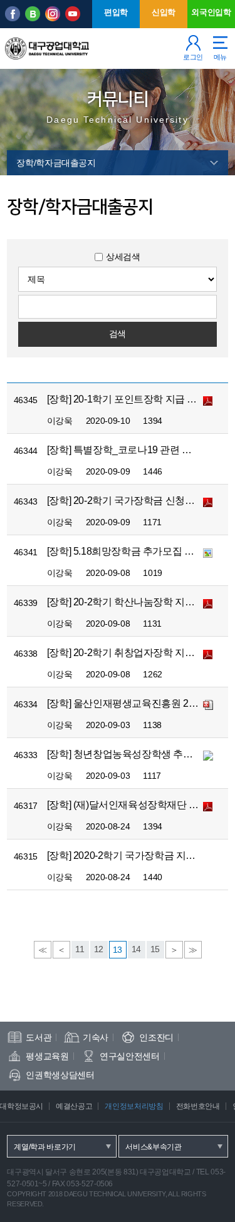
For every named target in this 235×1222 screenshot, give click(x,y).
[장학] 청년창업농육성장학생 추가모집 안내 (124, 754)
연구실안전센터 (130, 1056)
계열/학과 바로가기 (45, 1146)
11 (79, 949)
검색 (117, 334)
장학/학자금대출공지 (56, 163)
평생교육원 (47, 1056)
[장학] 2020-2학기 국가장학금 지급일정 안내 (124, 855)
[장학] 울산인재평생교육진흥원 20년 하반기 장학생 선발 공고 (124, 703)
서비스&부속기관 (153, 1146)
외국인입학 (211, 12)
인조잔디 (156, 1037)
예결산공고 (74, 1106)
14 (136, 949)
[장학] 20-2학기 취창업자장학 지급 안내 (124, 652)
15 (155, 949)
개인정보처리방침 (134, 1106)
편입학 (116, 12)
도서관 (38, 1037)
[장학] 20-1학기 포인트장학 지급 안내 (124, 399)
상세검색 (123, 257)
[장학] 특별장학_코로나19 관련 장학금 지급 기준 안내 (124, 449)
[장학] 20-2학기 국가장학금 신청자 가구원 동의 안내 (124, 500)
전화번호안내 (198, 1106)
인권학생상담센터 (60, 1075)
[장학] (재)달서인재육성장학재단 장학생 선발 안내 (124, 804)
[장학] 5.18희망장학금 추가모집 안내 (124, 551)
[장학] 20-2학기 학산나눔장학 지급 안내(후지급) (124, 602)
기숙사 (95, 1037)
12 (98, 949)
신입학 (163, 12)
